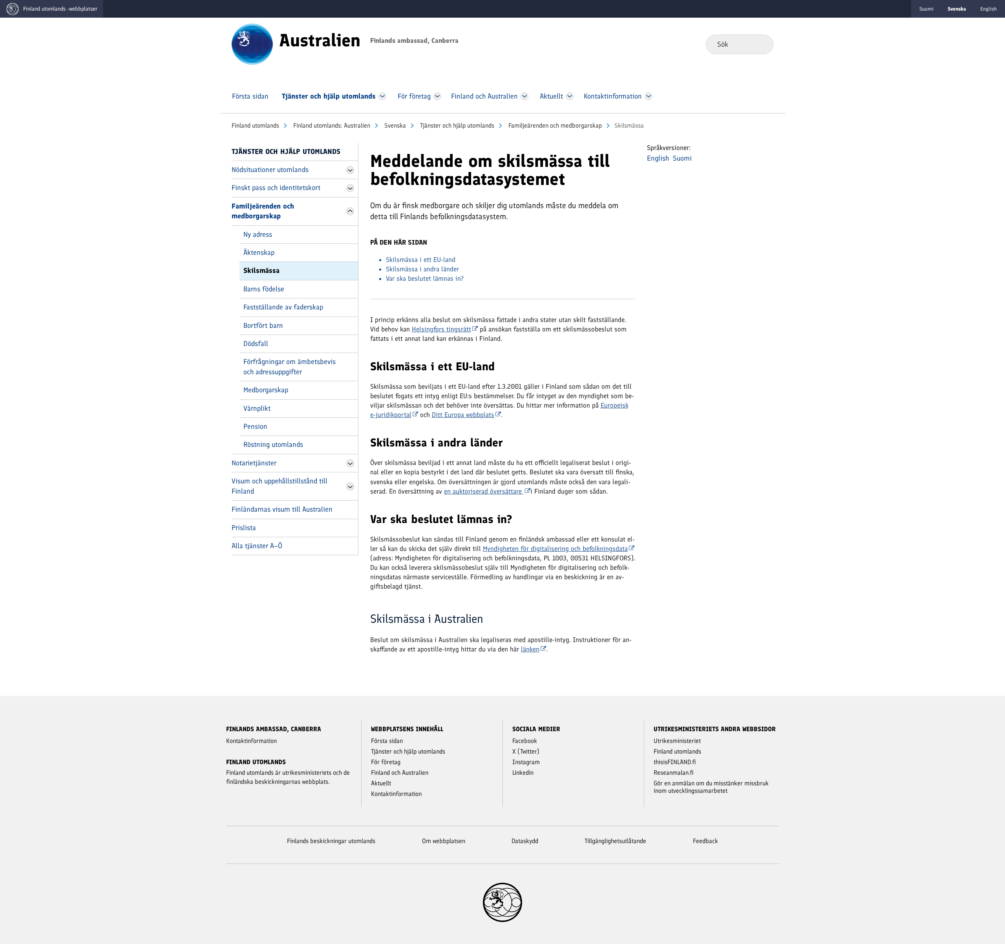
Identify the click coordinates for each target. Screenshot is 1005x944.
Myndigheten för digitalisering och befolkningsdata (555, 548)
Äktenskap (258, 252)
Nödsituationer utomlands (270, 169)
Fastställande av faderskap (283, 307)
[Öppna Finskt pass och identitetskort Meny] (350, 188)
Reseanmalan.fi (674, 772)
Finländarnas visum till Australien (282, 509)
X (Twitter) (525, 751)
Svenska (394, 125)
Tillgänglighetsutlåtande (615, 841)
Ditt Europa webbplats (463, 415)
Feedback (705, 841)
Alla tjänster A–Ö (257, 546)
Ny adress (257, 234)
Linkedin (523, 772)
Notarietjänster (254, 463)
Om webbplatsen (443, 841)
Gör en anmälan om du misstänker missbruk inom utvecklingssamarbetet (711, 786)
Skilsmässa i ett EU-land (420, 259)
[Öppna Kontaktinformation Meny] (648, 96)
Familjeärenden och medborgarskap (554, 125)
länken (530, 649)
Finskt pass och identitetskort (276, 187)
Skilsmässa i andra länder (422, 269)
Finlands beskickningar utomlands (331, 841)
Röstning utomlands (273, 444)
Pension (255, 426)
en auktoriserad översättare (484, 491)
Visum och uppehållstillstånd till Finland (279, 486)
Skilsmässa (261, 270)
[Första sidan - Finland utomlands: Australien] (252, 44)
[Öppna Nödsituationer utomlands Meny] (350, 170)
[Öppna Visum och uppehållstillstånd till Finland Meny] (350, 486)
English (988, 9)
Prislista (244, 527)
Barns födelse (263, 289)
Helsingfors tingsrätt (441, 329)
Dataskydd (525, 841)
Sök (761, 44)
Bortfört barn (263, 325)
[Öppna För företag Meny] (437, 96)
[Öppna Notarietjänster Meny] (350, 463)
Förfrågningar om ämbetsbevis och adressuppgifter (289, 366)
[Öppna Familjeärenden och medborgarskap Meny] (350, 211)
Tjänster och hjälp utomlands (456, 125)
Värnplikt (256, 408)
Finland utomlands (255, 125)
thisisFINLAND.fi (675, 762)
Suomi (926, 9)
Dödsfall (255, 343)
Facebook (524, 741)
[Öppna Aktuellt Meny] (570, 96)
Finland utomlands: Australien (331, 125)
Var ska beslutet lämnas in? (425, 278)
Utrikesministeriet (677, 741)
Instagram (526, 762)
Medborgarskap (265, 390)
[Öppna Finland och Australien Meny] (525, 96)
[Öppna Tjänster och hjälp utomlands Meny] (382, 96)
